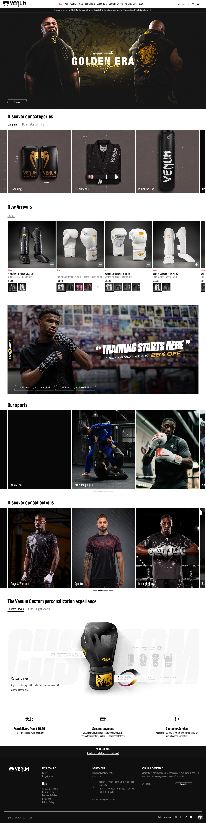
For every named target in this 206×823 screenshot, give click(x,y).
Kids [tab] (43, 124)
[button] (178, 4)
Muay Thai (80, 485)
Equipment (90, 4)
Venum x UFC (131, 4)
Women (73, 4)
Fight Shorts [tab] (43, 609)
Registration (47, 776)
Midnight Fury (25, 584)
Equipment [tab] (13, 124)
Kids (81, 4)
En (200, 4)
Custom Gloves (116, 4)
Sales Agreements (50, 788)
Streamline (151, 584)
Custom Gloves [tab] (16, 609)
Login (44, 773)
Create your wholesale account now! (103, 753)
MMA (13, 485)
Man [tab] (24, 124)
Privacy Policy (48, 802)
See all (11, 216)
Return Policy (48, 792)
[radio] (12, 287)
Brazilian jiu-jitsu (148, 485)
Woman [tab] (34, 124)
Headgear (86, 189)
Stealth (85, 584)
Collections (102, 4)
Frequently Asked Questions (49, 797)
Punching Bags (26, 189)
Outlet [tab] (30, 609)
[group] (46, 161)
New (60, 4)
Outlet (141, 4)
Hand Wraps (152, 189)
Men (66, 4)
